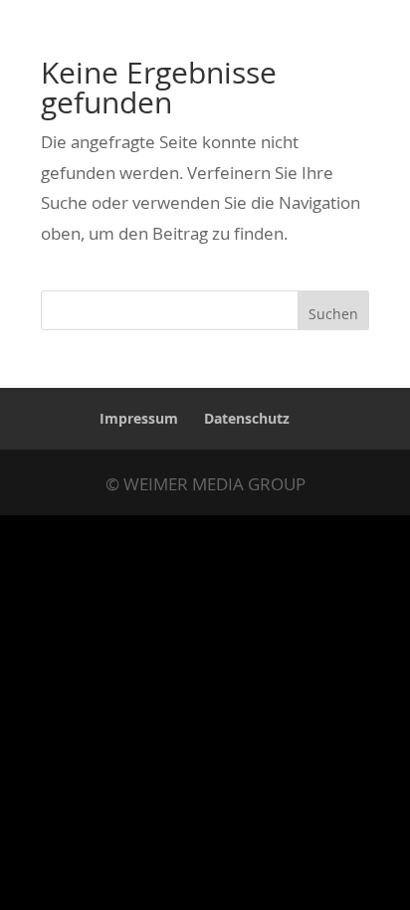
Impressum (139, 418)
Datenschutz (247, 418)
